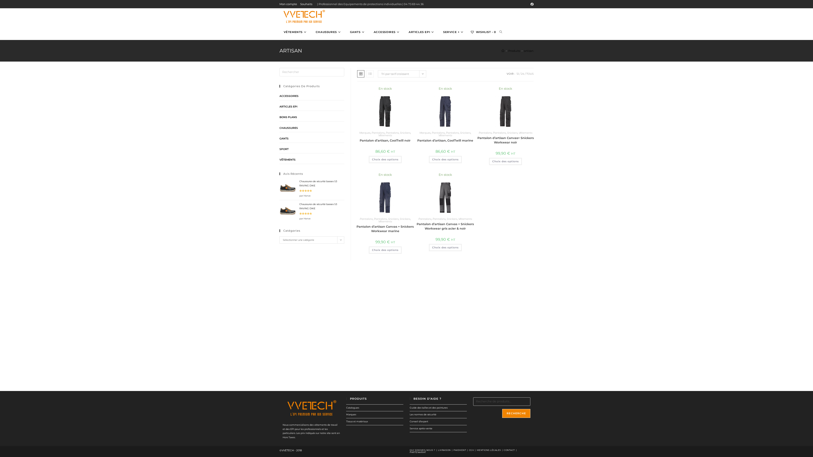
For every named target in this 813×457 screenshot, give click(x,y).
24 (522, 73)
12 (518, 73)
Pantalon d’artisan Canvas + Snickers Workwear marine (385, 229)
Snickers (405, 132)
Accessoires (289, 96)
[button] (398, 91)
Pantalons (378, 132)
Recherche (516, 413)
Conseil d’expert (419, 421)
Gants (284, 138)
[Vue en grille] (360, 73)
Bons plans (288, 117)
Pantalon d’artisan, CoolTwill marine (445, 140)
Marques (365, 132)
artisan (529, 50)
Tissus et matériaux (357, 421)
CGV (471, 450)
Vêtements (385, 135)
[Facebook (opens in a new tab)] (531, 4)
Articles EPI (288, 106)
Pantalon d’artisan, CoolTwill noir (385, 140)
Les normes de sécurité (423, 414)
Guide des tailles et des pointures (429, 407)
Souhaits (306, 4)
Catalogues (352, 407)
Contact (509, 450)
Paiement (460, 450)
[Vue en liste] (370, 73)
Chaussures (288, 127)
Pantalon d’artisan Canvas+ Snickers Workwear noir (505, 140)
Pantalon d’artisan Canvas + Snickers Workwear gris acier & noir (445, 226)
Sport (284, 149)
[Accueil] (503, 50)
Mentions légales (489, 450)
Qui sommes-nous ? (422, 450)
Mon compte (288, 4)
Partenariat (418, 452)
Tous (530, 73)
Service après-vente (421, 428)
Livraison (444, 450)
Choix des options (385, 159)
